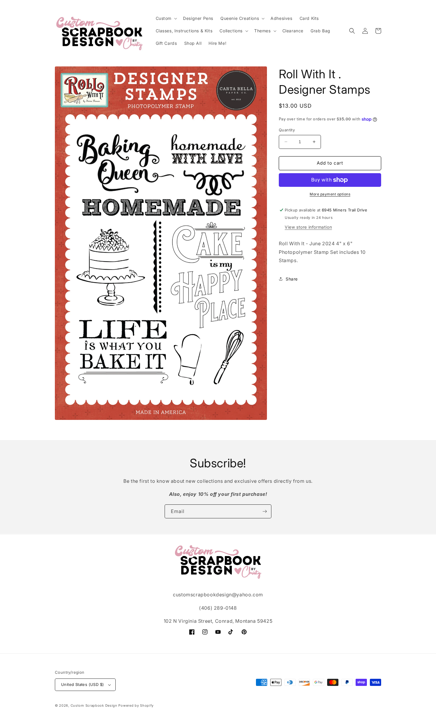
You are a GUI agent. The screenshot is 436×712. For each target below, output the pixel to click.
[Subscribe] (264, 511)
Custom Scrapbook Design (94, 705)
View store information (308, 227)
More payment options (330, 194)
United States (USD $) (82, 684)
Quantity (287, 130)
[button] (166, 18)
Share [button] (292, 278)
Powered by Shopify (136, 705)
